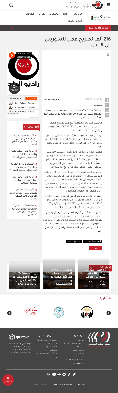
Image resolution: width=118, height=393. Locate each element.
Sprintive (27, 350)
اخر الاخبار (32, 127)
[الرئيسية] (97, 5)
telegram (64, 374)
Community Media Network (60, 385)
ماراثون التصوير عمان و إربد (47, 355)
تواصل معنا (78, 350)
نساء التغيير (52, 344)
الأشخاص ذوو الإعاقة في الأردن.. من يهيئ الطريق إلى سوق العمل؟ (23, 167)
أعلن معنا (79, 347)
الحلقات (54, 14)
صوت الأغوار (52, 347)
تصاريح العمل (73, 241)
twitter (74, 374)
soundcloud (59, 374)
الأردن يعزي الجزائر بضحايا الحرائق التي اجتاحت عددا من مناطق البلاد (24, 140)
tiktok (69, 374)
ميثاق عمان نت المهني (73, 344)
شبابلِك (54, 350)
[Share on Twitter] (107, 105)
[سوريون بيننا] (100, 17)
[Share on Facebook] (107, 100)
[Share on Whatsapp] (107, 110)
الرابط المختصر (50, 100)
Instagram (49, 374)
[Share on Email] (107, 115)
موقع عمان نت (79, 3)
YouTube (54, 374)
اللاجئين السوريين (92, 241)
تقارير (41, 14)
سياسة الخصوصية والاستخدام (74, 362)
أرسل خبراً (79, 353)
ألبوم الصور (75, 21)
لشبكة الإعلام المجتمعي (21, 352)
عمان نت (98, 105)
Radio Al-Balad (34, 117)
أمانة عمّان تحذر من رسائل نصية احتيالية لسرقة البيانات (25, 180)
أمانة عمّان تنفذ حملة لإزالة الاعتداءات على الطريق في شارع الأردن (24, 154)
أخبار (66, 14)
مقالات (29, 14)
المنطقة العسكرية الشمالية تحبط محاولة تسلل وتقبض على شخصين (24, 210)
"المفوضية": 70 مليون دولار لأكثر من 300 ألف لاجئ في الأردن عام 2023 (24, 279)
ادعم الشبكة (78, 357)
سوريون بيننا (104, 275)
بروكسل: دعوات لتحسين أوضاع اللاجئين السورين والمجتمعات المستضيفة (61, 277)
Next (9, 313)
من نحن (77, 14)
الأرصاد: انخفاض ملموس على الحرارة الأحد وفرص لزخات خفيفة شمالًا (23, 194)
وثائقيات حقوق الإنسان (47, 340)
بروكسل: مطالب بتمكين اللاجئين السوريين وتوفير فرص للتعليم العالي (95, 277)
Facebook (43, 374)
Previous (108, 313)
